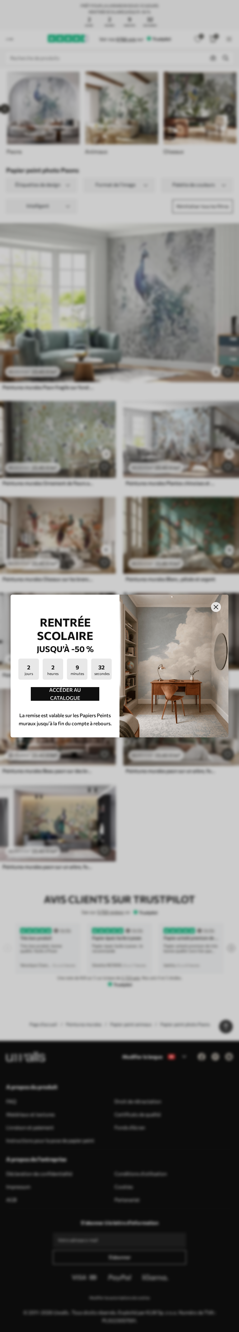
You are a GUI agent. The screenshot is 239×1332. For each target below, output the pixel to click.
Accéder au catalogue (65, 694)
